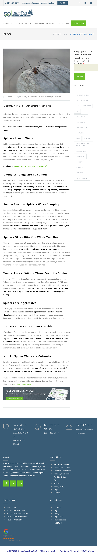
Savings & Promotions (62, 471)
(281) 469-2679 (51, 432)
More (67, 23)
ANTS (77, 106)
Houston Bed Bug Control (17, 517)
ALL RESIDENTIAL (82, 100)
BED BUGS (87, 106)
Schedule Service (78, 23)
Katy (55, 510)
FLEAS (78, 138)
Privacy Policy (59, 486)
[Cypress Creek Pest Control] (18, 13)
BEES (77, 111)
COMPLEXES (80, 133)
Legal (56, 489)
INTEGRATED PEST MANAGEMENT (82, 145)
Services (28, 23)
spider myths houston (53, 97)
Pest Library (11, 507)
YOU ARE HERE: (56, 34)
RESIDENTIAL (80, 156)
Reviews (57, 483)
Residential (7, 23)
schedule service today (22, 384)
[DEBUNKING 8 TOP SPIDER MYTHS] (36, 71)
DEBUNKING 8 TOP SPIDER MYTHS (27, 105)
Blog (55, 480)
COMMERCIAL (80, 122)
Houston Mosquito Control (17, 513)
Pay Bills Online (60, 477)
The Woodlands (60, 520)
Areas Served (38, 23)
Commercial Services (62, 467)
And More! (58, 523)
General (10, 97)
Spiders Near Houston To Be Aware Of (30, 166)
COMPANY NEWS (82, 127)
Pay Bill (62, 3)
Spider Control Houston (35, 97)
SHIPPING (79, 167)
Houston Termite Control (16, 510)
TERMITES (79, 173)
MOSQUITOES (81, 151)
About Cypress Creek (62, 474)
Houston (57, 507)
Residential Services (61, 464)
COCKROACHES (81, 117)
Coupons (59, 23)
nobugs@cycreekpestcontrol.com (40, 3)
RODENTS (79, 162)
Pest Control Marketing (69, 551)
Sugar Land (58, 517)
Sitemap (57, 492)
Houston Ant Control (15, 520)
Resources (50, 23)
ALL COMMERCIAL (82, 95)
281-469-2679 (13, 3)
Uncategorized (82, 178)
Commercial (18, 23)
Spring (56, 513)
